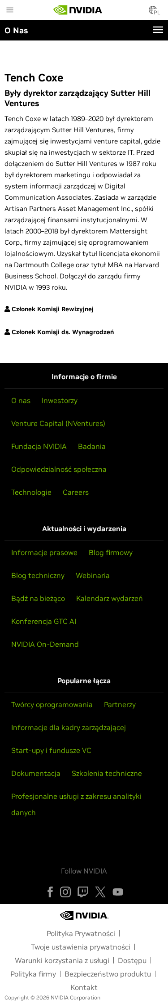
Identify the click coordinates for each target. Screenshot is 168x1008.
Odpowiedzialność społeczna (59, 469)
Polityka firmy (33, 973)
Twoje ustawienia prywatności (80, 946)
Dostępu (132, 960)
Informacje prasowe (44, 552)
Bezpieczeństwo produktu (108, 973)
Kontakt (84, 987)
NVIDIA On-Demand (45, 644)
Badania (92, 446)
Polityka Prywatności (81, 933)
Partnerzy (120, 704)
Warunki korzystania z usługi (62, 960)
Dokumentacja (35, 773)
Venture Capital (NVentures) (58, 423)
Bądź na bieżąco (38, 598)
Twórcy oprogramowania (52, 704)
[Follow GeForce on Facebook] (50, 892)
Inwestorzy (60, 400)
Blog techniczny (38, 575)
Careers (76, 492)
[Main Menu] (9, 10)
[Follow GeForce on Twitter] (100, 892)
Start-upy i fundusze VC (51, 750)
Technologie (31, 492)
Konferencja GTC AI (43, 621)
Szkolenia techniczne (107, 773)
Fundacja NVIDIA (39, 446)
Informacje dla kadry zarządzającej (68, 727)
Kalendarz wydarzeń (109, 598)
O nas (20, 400)
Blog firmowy (111, 552)
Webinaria (93, 575)
